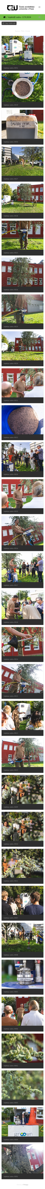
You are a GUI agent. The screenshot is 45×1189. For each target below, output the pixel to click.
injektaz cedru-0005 (11, 992)
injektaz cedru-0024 (11, 363)
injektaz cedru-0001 (11, 1176)
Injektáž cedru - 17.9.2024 (19, 17)
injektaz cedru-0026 (11, 290)
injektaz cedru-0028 (11, 216)
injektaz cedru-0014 (11, 659)
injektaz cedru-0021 (11, 400)
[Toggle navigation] (39, 7)
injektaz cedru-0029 (11, 105)
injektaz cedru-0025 (11, 253)
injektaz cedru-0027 (11, 179)
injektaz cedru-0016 (11, 548)
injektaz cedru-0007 (11, 918)
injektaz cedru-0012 (11, 733)
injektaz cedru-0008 (11, 955)
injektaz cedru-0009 (11, 807)
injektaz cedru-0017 (11, 585)
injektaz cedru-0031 (11, 68)
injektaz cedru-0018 (11, 622)
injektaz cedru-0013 (11, 770)
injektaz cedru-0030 (11, 142)
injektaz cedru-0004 (11, 1140)
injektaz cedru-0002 (11, 1066)
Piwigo (25, 1185)
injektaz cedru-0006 (11, 1029)
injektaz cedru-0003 (11, 1103)
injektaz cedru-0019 (11, 474)
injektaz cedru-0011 (11, 881)
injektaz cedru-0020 (11, 511)
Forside (4, 17)
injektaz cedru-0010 (11, 844)
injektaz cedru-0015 (11, 696)
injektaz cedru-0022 (11, 437)
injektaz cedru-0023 (11, 327)
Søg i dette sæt (10, 23)
